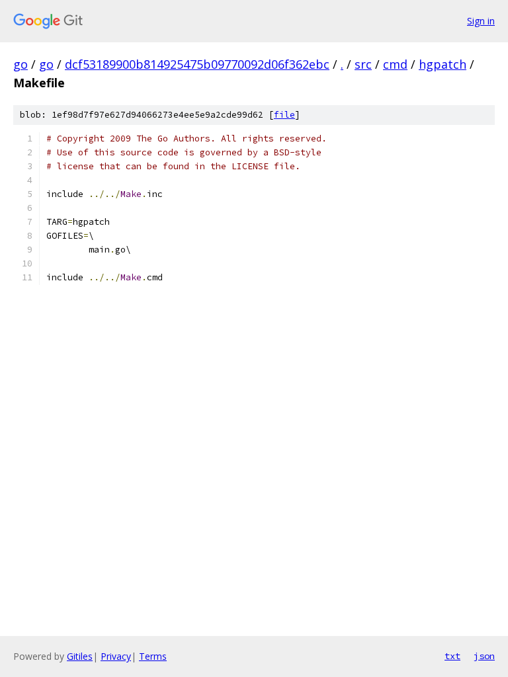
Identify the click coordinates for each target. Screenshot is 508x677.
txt (452, 656)
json (484, 656)
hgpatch (442, 64)
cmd (395, 64)
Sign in (481, 21)
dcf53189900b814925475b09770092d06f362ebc (197, 64)
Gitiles (80, 656)
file (284, 114)
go (20, 64)
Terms (153, 656)
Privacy (116, 656)
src (363, 64)
